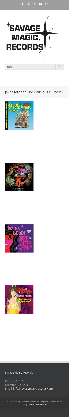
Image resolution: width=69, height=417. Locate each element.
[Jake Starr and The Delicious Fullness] (19, 115)
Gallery (23, 108)
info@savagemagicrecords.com (33, 388)
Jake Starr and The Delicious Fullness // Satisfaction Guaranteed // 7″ (15, 290)
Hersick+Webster (39, 404)
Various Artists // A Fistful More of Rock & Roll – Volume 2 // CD (15, 108)
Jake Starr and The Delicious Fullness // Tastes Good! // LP (15, 230)
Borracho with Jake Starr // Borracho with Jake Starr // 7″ (15, 169)
